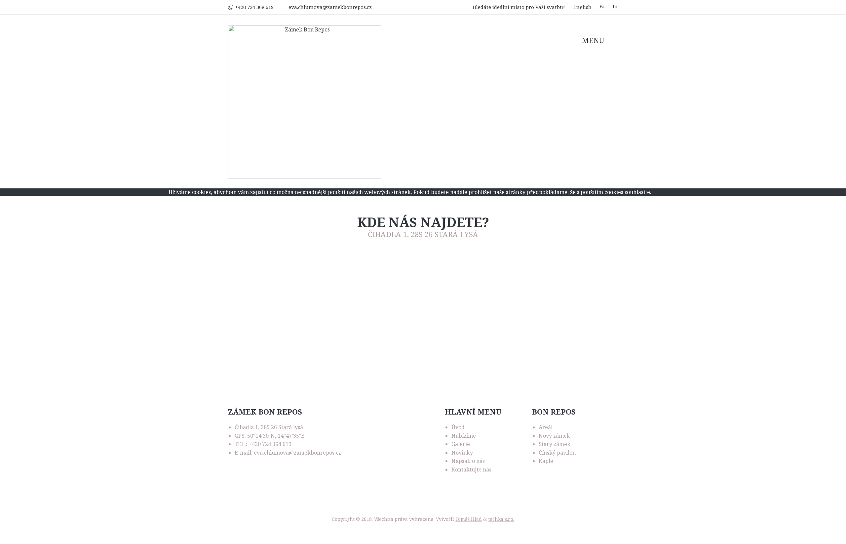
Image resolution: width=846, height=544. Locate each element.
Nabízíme (463, 435)
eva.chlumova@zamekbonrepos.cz (330, 7)
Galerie (460, 444)
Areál (546, 427)
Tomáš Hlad (468, 519)
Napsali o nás (468, 461)
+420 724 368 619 (254, 7)
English (582, 7)
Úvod (458, 427)
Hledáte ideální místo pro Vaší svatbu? (519, 7)
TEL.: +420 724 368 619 (263, 444)
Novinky (462, 452)
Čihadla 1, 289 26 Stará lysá (269, 427)
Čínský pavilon (557, 452)
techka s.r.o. (501, 519)
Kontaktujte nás (471, 469)
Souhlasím (664, 192)
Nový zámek (554, 435)
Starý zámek (554, 444)
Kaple (546, 461)
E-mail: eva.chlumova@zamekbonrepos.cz (288, 452)
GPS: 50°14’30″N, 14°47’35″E (269, 435)
